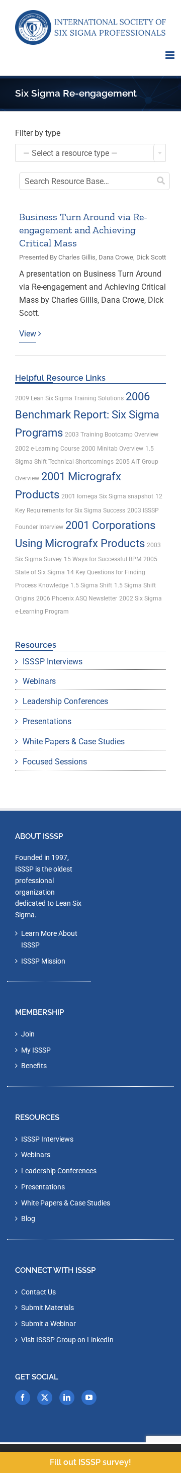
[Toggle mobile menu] (170, 55)
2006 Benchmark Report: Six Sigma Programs (87, 414)
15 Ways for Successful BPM (102, 559)
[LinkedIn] (66, 1397)
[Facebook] (22, 1397)
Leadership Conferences (65, 701)
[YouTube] (89, 1397)
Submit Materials (47, 1308)
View (27, 333)
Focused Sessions (55, 761)
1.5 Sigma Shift (91, 585)
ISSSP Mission (43, 961)
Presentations (47, 721)
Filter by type (37, 133)
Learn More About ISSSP (49, 939)
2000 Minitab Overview (112, 448)
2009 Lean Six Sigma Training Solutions (69, 398)
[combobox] (90, 153)
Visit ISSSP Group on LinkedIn (67, 1340)
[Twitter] (44, 1397)
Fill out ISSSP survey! (90, 1462)
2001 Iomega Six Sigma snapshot (107, 496)
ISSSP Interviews (52, 661)
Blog (28, 1219)
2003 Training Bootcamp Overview (111, 434)
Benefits (34, 1066)
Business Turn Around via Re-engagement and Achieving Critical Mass (83, 230)
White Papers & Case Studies (74, 741)
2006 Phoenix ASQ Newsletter (76, 598)
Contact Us (38, 1292)
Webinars (39, 681)
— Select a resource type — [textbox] (70, 153)
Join (28, 1034)
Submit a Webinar (48, 1324)
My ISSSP (36, 1050)
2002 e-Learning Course (47, 448)
